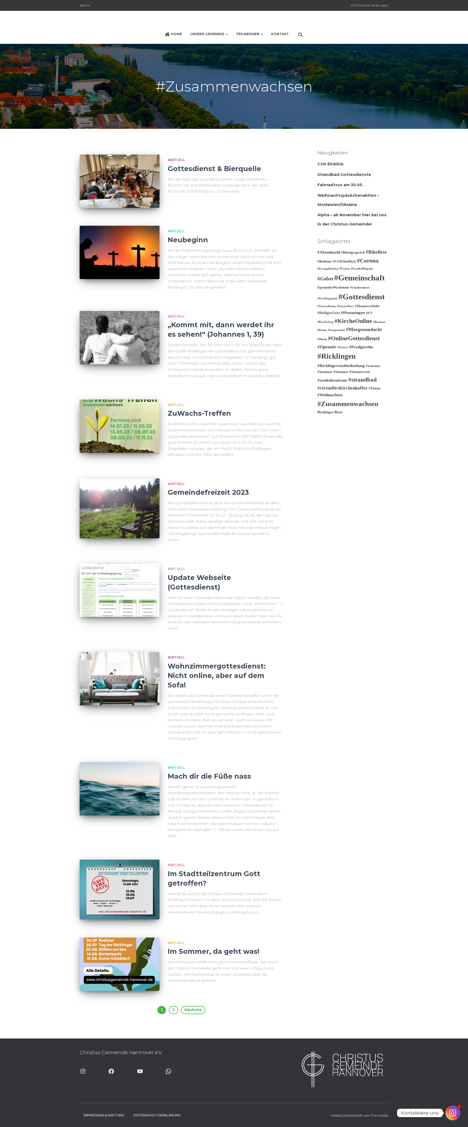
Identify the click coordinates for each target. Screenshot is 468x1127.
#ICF (369, 313)
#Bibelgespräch (353, 252)
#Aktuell (176, 160)
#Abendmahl (328, 252)
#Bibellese (376, 252)
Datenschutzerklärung (157, 1115)
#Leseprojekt (336, 330)
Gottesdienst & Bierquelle (214, 169)
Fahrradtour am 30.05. (340, 184)
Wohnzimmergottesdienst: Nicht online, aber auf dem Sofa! (217, 675)
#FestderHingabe (362, 268)
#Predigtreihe (361, 347)
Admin (85, 5)
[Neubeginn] (120, 252)
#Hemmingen (353, 312)
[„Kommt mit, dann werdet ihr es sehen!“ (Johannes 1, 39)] (120, 337)
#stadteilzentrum (332, 380)
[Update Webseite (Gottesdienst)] (120, 590)
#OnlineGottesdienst (354, 338)
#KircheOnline (353, 320)
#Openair (326, 346)
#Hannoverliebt (367, 306)
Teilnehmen (248, 34)
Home (176, 34)
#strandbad (362, 379)
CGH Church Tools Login (369, 5)
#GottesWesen (326, 306)
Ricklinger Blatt (329, 412)
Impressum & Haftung (104, 1115)
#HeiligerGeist (328, 313)
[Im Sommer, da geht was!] (120, 964)
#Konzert (379, 321)
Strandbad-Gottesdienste (344, 174)
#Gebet (325, 278)
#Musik (322, 339)
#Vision (374, 388)
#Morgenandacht (364, 329)
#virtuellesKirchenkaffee (342, 388)
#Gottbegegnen (327, 298)
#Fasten (344, 268)
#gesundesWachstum (333, 287)
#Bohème (324, 261)
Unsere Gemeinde (207, 34)
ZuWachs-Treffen (199, 413)
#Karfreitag (325, 321)
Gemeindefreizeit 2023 (208, 492)
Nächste (193, 1009)
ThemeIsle (379, 1115)
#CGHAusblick (344, 261)
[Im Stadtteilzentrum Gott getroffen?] (120, 889)
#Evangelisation (327, 268)
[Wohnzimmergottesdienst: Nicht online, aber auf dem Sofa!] (120, 678)
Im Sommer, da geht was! (213, 951)
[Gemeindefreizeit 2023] (120, 508)
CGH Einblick (330, 164)
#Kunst (322, 330)
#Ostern (342, 347)
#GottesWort (345, 306)
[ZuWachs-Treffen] (120, 426)
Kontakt (280, 34)
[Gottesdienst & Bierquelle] (120, 181)
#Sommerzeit (359, 372)
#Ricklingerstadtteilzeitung (341, 365)
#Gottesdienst (362, 296)
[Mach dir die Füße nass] (120, 788)
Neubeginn (188, 240)
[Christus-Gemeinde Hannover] (234, 20)
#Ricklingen (336, 356)
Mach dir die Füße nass (209, 776)
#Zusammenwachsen (347, 403)
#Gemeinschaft (359, 277)
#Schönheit (373, 366)
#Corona (368, 260)
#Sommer (340, 372)
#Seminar (324, 372)
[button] (226, 34)
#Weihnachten (329, 395)
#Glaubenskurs (359, 287)
